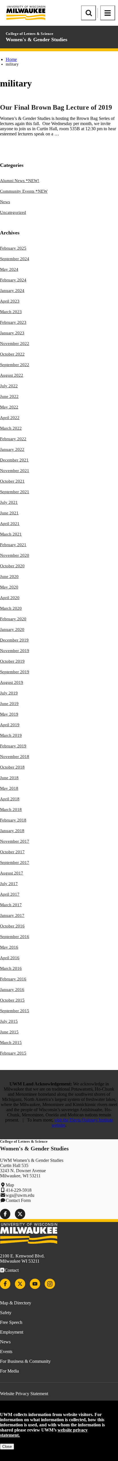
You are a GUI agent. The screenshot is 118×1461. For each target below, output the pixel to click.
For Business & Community (25, 1361)
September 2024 (14, 258)
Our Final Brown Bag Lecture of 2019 (56, 107)
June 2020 (9, 576)
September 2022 (14, 364)
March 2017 (11, 905)
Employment (11, 1332)
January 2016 (12, 989)
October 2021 (12, 481)
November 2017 (14, 841)
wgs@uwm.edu (20, 1195)
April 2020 (9, 597)
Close (7, 1446)
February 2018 (13, 820)
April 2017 (9, 894)
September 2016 (14, 936)
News (5, 202)
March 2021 (11, 534)
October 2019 (12, 661)
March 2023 (11, 311)
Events (6, 1351)
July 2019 (9, 693)
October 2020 (12, 566)
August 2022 (11, 375)
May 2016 (9, 947)
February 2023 (13, 322)
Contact (12, 1270)
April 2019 (9, 724)
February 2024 (13, 280)
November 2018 (14, 756)
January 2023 (12, 333)
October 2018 (12, 767)
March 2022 (11, 428)
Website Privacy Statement (24, 1393)
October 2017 (12, 852)
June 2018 (9, 777)
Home (11, 59)
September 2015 (14, 1010)
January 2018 (12, 830)
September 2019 (14, 672)
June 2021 (9, 513)
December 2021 (14, 460)
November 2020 (14, 555)
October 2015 (12, 1000)
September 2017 (14, 862)
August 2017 (11, 873)
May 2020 (9, 587)
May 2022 (9, 407)
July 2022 (9, 386)
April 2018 (9, 799)
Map (10, 1184)
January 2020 (12, 629)
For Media (9, 1371)
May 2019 (9, 714)
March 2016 (11, 968)
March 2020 (11, 608)
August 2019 (11, 682)
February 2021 (13, 544)
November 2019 (14, 650)
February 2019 (13, 746)
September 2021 (14, 491)
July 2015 (9, 1021)
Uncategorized (13, 212)
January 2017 (12, 915)
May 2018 (9, 788)
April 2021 (9, 523)
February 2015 (13, 1053)
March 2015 (11, 1042)
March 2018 (11, 809)
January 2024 (12, 290)
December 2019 (14, 640)
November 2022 (14, 343)
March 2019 (11, 735)
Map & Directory (15, 1302)
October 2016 (12, 926)
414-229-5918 (19, 1190)
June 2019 (9, 703)
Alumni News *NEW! (19, 180)
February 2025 (13, 248)
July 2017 (9, 883)
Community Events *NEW (24, 191)
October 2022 (12, 354)
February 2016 (13, 979)
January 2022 (12, 449)
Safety (5, 1312)
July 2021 (9, 502)
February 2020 (13, 619)
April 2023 (9, 301)
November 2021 (14, 470)
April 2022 (9, 417)
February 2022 (13, 439)
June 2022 (9, 396)
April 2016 (9, 957)
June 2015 (9, 1032)
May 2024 (9, 269)
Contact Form (18, 1200)
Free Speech (11, 1322)
